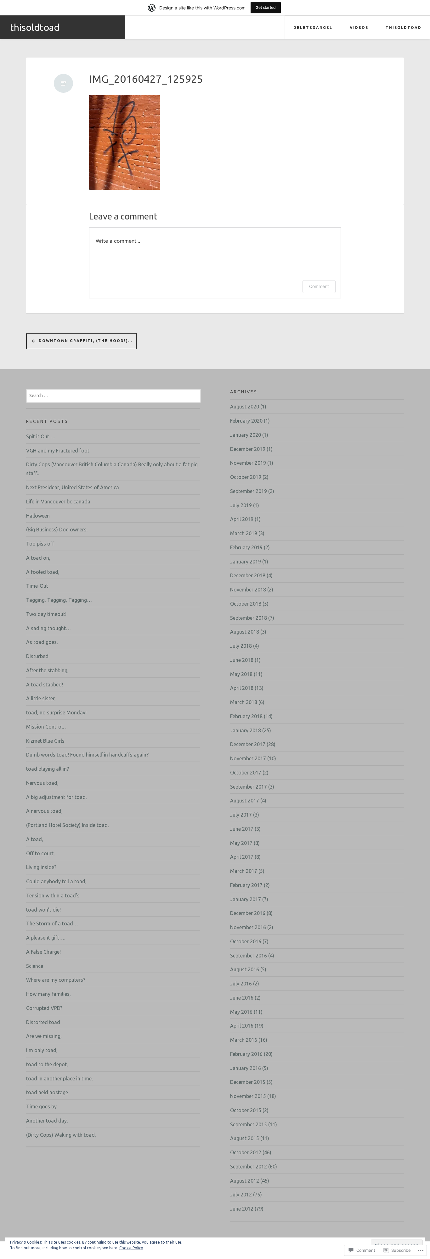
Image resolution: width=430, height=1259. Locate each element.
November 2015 (248, 1096)
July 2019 (241, 505)
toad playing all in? (47, 769)
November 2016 (248, 927)
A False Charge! (43, 952)
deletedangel (312, 27)
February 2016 (246, 1054)
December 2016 (247, 913)
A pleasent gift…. (45, 937)
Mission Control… (47, 726)
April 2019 (241, 519)
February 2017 (246, 885)
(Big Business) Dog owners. (57, 529)
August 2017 (244, 800)
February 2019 (246, 547)
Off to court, (40, 853)
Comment (319, 286)
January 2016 (245, 1068)
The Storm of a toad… (52, 923)
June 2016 (241, 998)
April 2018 (241, 688)
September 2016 (248, 955)
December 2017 (247, 744)
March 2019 (243, 533)
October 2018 (245, 604)
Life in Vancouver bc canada (58, 501)
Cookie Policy (131, 1248)
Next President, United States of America (72, 487)
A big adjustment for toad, (56, 797)
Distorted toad (43, 1022)
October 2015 (245, 1110)
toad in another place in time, (59, 1078)
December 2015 (247, 1082)
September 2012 (248, 1166)
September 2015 (248, 1124)
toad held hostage (47, 1092)
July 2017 (241, 815)
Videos (359, 27)
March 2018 (243, 702)
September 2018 (248, 618)
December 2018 (247, 575)
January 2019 (245, 561)
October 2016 (245, 941)
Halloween (38, 516)
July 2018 (241, 646)
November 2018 (248, 589)
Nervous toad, (42, 783)
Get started (266, 7)
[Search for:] (113, 395)
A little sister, (41, 698)
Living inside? (41, 867)
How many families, (48, 994)
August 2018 (244, 632)
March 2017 (243, 871)
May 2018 (241, 674)
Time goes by (41, 1106)
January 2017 (245, 899)
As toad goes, (42, 642)
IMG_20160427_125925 (146, 79)
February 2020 (246, 421)
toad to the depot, (47, 1064)
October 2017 (245, 772)
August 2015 (244, 1138)
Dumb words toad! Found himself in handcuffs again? (87, 754)
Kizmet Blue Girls (45, 741)
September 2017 (248, 787)
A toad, (34, 839)
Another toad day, (47, 1120)
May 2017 (241, 843)
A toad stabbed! (44, 684)
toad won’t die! (43, 909)
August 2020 (244, 406)
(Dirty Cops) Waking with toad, (61, 1135)
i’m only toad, (42, 1050)
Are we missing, (44, 1036)
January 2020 (245, 435)
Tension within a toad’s (53, 895)
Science (34, 966)
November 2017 (248, 758)
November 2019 (248, 463)
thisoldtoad (34, 27)
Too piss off (40, 543)
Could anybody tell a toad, (56, 881)
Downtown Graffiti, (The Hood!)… (86, 341)
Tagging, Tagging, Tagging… (59, 600)
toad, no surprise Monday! (56, 712)
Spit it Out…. (40, 436)
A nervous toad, (44, 811)
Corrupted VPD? (44, 1008)
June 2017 (241, 829)
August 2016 (244, 969)
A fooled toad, (42, 572)
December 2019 (247, 449)
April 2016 (241, 1026)
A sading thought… (48, 628)
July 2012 (241, 1194)
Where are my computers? (55, 980)
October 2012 (245, 1152)
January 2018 (245, 730)
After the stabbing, (47, 670)
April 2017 (241, 857)
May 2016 (241, 1012)
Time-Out (37, 586)
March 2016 (243, 1040)
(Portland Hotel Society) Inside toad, (67, 825)
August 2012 (244, 1181)
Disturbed (37, 656)
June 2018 (241, 660)
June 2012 (241, 1209)
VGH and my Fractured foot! (58, 450)
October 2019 (245, 477)
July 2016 (241, 983)
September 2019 (248, 491)
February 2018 (246, 716)
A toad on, (38, 558)
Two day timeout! (46, 614)
